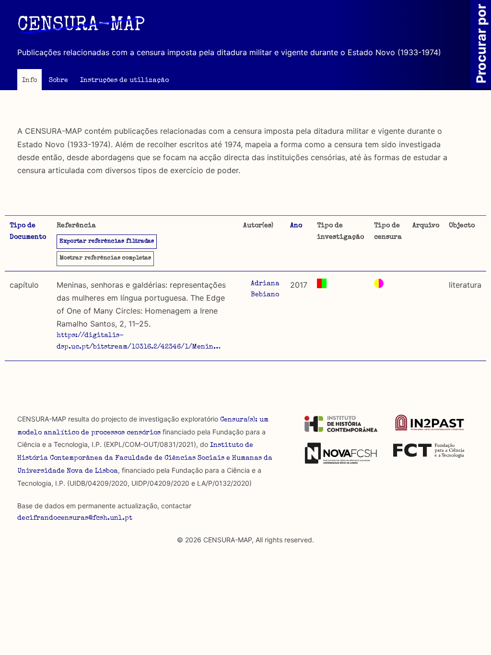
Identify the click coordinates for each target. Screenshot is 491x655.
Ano (296, 225)
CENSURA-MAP (81, 25)
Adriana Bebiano (265, 290)
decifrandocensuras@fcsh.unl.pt (74, 518)
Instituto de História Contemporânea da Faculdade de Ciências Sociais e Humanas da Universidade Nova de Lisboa (144, 458)
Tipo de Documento (28, 231)
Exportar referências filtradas (106, 242)
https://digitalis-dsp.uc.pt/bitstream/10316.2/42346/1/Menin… (139, 341)
